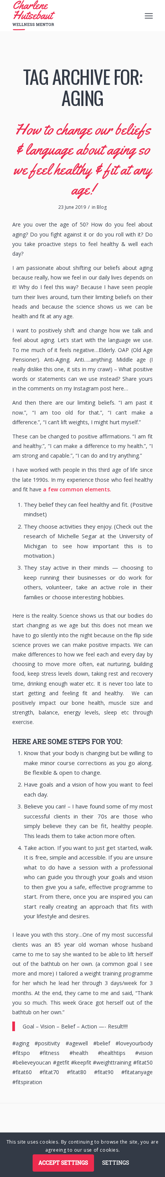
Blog (102, 207)
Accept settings (63, 1162)
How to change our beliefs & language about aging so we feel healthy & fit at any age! (82, 159)
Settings (115, 1162)
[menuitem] (148, 16)
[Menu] (148, 16)
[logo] (68, 15)
